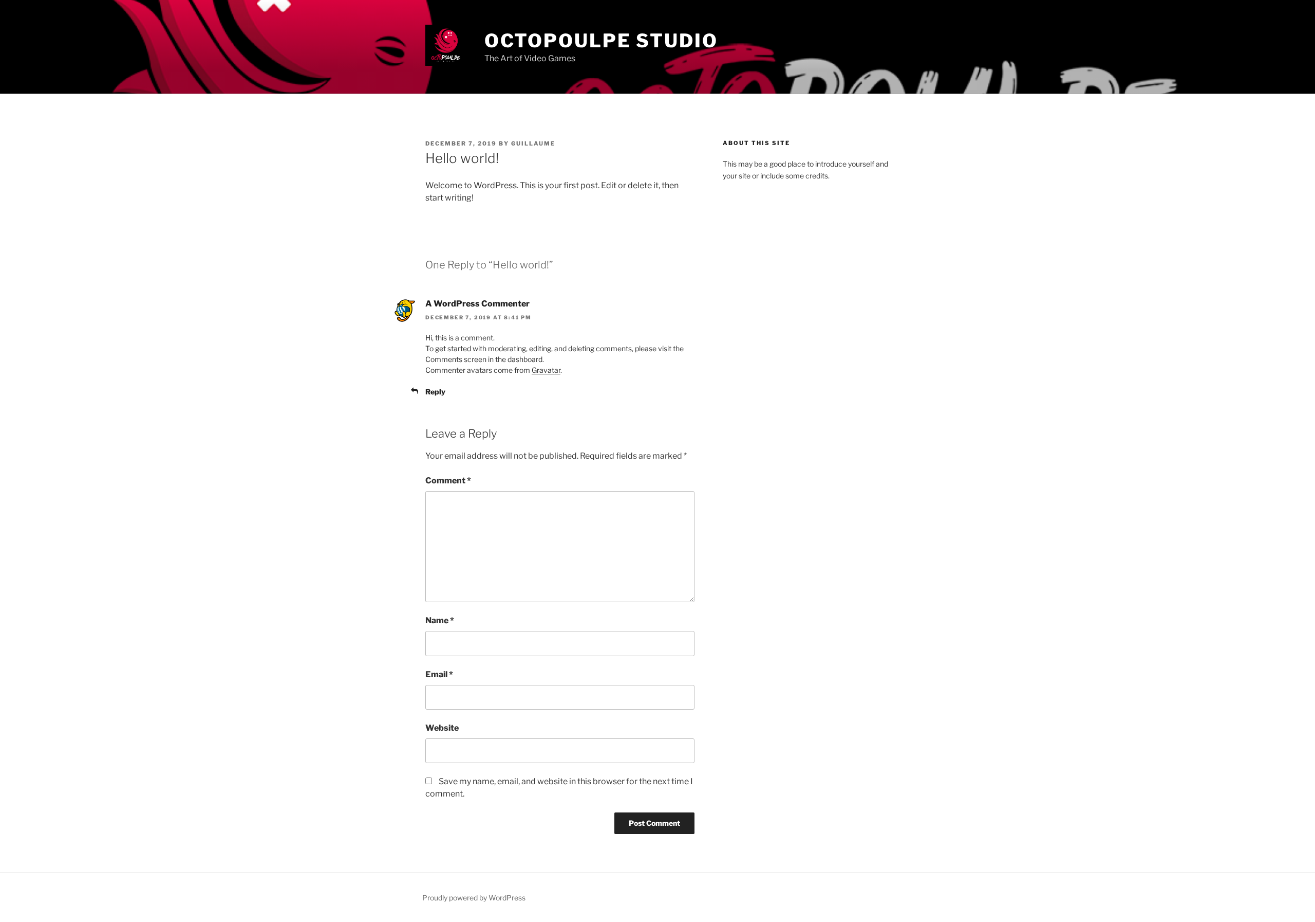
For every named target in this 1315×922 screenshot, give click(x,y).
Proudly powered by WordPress (473, 897)
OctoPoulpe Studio (601, 40)
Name (439, 620)
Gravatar (546, 370)
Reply (435, 391)
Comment (448, 480)
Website (442, 728)
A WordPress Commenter (477, 304)
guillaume (533, 143)
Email (439, 674)
